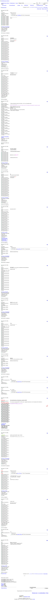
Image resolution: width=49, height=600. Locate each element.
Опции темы (39, 8)
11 (37, 7)
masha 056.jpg (19, 381)
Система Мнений (12, 5)
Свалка (17, 3)
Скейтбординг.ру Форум (5, 3)
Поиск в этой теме (45, 8)
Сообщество (26, 5)
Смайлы (2, 584)
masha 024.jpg (19, 392)
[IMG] (2, 585)
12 (38, 7)
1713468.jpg (19, 15)
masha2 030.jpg (19, 534)
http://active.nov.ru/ (13, 74)
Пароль (37, 4)
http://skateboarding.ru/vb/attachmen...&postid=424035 (18, 400)
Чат (21, 5)
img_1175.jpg (19, 473)
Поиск (46, 5)
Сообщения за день (40, 5)
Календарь (32, 5)
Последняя (46, 7)
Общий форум (12, 3)
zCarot (34, 599)
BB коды (2, 583)
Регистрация (4, 5)
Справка (18, 5)
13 (39, 7)
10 (36, 7)
